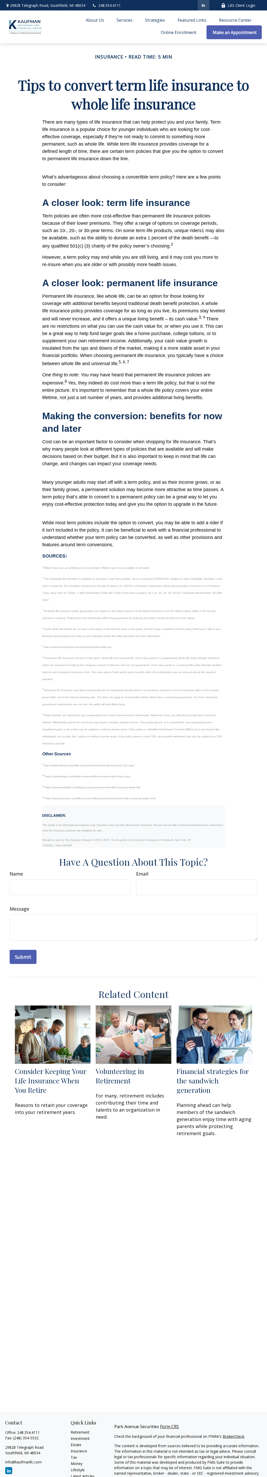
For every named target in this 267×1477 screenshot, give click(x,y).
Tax (74, 1457)
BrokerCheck (233, 1436)
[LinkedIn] (203, 5)
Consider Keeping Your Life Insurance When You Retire (50, 1080)
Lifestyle (78, 1469)
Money (76, 1463)
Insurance (79, 1451)
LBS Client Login (241, 5)
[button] (94, 19)
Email (142, 874)
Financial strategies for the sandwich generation (212, 1080)
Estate (76, 1444)
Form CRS (169, 1426)
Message (19, 909)
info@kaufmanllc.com (23, 1461)
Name (16, 874)
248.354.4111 (109, 5)
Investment (80, 1438)
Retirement (80, 1432)
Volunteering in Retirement (120, 1075)
